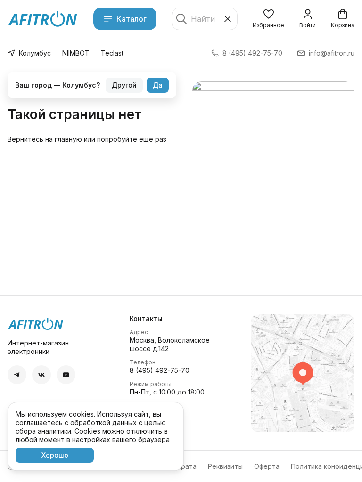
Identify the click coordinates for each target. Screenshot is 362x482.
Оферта (267, 466)
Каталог (131, 19)
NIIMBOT (76, 53)
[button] (268, 18)
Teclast (112, 53)
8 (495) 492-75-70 (159, 370)
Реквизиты (225, 466)
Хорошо (54, 455)
